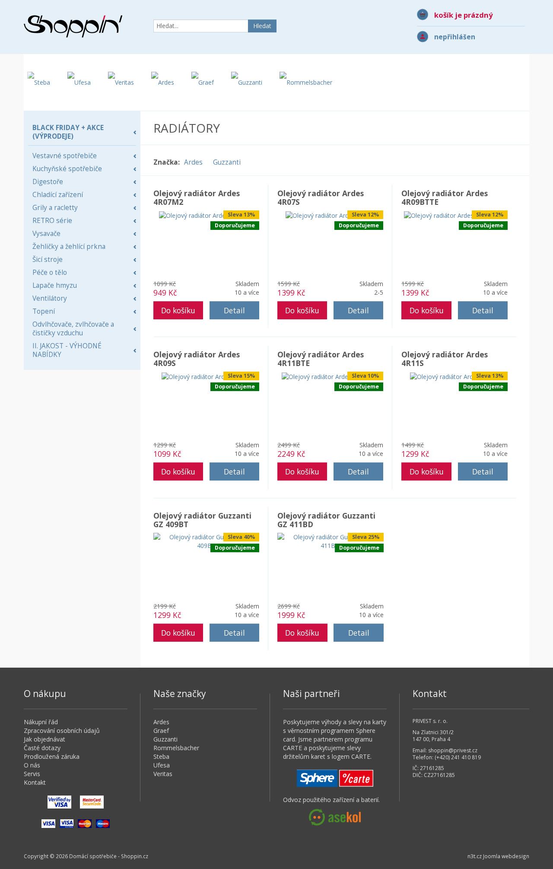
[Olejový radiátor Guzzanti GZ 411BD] (330, 541)
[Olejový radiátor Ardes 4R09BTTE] (454, 214)
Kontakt (35, 782)
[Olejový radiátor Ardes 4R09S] (206, 376)
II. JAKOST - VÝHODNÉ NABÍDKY (67, 350)
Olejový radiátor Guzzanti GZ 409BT (202, 519)
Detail (234, 310)
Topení (43, 311)
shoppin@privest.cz (452, 750)
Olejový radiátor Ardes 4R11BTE (320, 358)
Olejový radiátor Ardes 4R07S (320, 197)
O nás (32, 765)
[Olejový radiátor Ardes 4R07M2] (206, 214)
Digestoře (47, 181)
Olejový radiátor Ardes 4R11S (444, 358)
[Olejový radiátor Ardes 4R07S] (330, 214)
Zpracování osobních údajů (62, 730)
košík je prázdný (463, 15)
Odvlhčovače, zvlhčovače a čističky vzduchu (73, 328)
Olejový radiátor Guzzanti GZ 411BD (326, 519)
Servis (32, 774)
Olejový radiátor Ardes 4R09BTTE (444, 197)
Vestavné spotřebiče (64, 155)
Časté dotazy (42, 748)
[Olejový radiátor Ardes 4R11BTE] (330, 376)
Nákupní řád (41, 722)
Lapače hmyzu (54, 285)
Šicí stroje (47, 259)
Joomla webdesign (506, 856)
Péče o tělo (49, 272)
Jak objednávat (44, 739)
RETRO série (52, 220)
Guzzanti (227, 162)
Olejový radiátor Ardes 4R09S (196, 358)
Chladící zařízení (57, 194)
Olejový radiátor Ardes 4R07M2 (196, 197)
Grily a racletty (55, 207)
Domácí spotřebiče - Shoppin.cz (73, 26)
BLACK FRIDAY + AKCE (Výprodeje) (68, 132)
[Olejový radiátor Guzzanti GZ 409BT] (206, 541)
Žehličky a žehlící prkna (68, 246)
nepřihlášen (454, 36)
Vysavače (46, 233)
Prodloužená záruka (51, 756)
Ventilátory (49, 298)
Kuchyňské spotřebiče (67, 168)
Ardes (193, 162)
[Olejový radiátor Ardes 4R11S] (454, 376)
